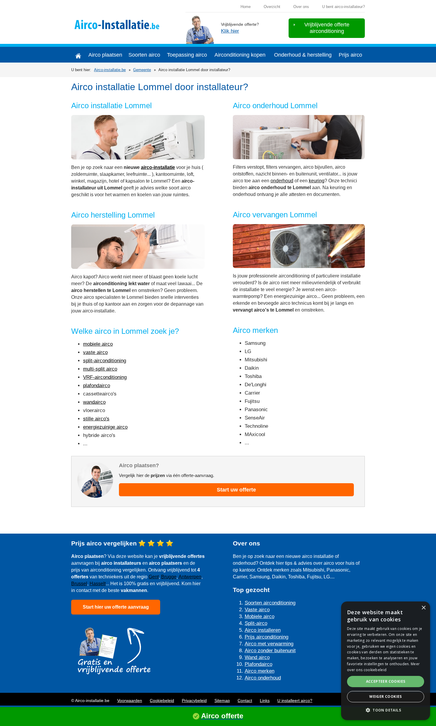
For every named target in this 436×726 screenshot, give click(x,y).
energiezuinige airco (105, 427)
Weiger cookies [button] (385, 696)
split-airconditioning (104, 360)
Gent (154, 576)
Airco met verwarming (269, 644)
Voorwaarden (129, 700)
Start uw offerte (236, 490)
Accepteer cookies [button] (385, 681)
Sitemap (222, 700)
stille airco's (96, 419)
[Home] (78, 55)
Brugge (168, 576)
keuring (316, 180)
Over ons (301, 6)
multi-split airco (100, 369)
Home (246, 6)
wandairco (94, 402)
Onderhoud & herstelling (303, 55)
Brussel (79, 583)
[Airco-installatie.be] (119, 24)
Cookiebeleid (162, 700)
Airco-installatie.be (110, 70)
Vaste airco (257, 609)
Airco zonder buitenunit (270, 650)
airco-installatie (158, 167)
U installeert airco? (294, 700)
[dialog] (385, 660)
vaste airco (95, 352)
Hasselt (98, 583)
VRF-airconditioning (105, 377)
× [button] (423, 608)
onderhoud (281, 180)
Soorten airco (144, 55)
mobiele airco (98, 344)
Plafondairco (258, 664)
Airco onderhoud (263, 678)
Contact (245, 700)
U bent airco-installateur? (343, 6)
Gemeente (142, 70)
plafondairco (96, 385)
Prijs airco (350, 55)
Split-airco (256, 623)
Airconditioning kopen (239, 55)
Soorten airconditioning (270, 603)
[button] (385, 710)
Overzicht (272, 6)
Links (265, 700)
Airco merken (259, 671)
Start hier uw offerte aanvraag (116, 606)
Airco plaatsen (105, 55)
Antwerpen (190, 576)
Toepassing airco (187, 55)
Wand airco (257, 657)
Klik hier (230, 31)
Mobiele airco (259, 616)
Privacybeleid (194, 700)
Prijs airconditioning (266, 637)
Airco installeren (263, 630)
